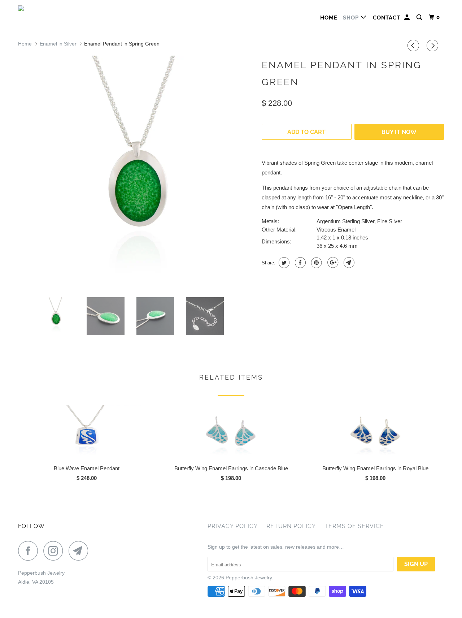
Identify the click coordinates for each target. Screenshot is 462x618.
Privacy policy (233, 526)
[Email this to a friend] (348, 262)
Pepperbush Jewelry (249, 577)
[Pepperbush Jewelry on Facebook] (30, 551)
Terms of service (354, 526)
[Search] (420, 17)
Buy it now (399, 132)
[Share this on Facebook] (299, 262)
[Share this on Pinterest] (315, 262)
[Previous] (414, 46)
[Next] (433, 46)
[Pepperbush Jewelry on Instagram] (55, 551)
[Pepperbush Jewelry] (55, 10)
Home (328, 17)
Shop (352, 17)
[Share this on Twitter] (283, 262)
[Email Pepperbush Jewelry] (80, 551)
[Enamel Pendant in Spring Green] (136, 173)
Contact (386, 17)
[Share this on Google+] (332, 262)
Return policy (291, 526)
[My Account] (408, 17)
